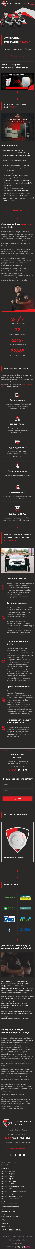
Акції (3, 1220)
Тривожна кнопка (8, 1209)
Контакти (5, 1226)
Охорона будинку (8, 1174)
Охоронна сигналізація (10, 1199)
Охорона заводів (8, 1194)
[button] (17, 92)
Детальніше (17, 210)
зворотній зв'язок (17, 1148)
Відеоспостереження (9, 1204)
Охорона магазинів (9, 1181)
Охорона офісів (7, 1179)
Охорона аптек (7, 1189)
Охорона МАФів (7, 1184)
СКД (3, 1201)
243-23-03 (15, 3)
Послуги (5, 1168)
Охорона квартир (8, 1171)
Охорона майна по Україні (11, 1196)
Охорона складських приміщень (14, 1191)
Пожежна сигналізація (10, 1206)
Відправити (17, 799)
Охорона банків (7, 1176)
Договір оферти (18, 1243)
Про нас (4, 1165)
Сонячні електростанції (10, 1216)
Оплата (4, 1223)
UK (22, 3)
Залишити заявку (17, 56)
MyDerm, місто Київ (8, 1162)
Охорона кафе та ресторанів (12, 1186)
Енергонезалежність (9, 1214)
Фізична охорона (8, 1211)
